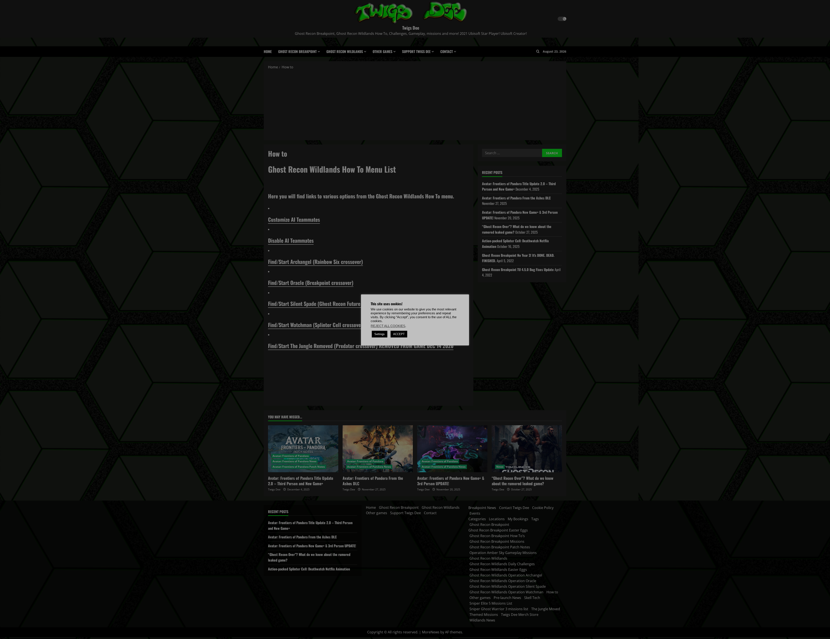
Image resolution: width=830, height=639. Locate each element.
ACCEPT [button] (399, 334)
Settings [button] (379, 334)
